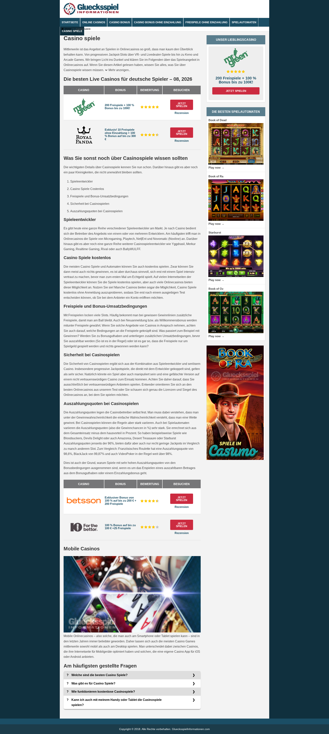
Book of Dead (217, 120)
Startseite (70, 22)
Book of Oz (216, 288)
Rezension (182, 112)
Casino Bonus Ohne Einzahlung (157, 22)
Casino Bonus (119, 22)
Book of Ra (215, 176)
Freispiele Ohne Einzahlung (206, 22)
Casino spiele (72, 31)
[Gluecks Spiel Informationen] (91, 15)
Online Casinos (93, 22)
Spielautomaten (244, 22)
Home (68, 29)
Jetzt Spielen (181, 105)
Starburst (214, 232)
